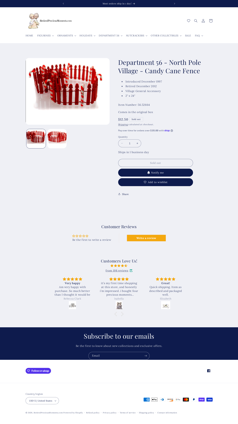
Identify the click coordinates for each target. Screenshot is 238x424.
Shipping (123, 124)
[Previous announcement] (63, 3)
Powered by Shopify (73, 412)
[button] (45, 35)
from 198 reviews (117, 270)
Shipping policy (146, 412)
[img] (119, 265)
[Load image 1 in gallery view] (36, 138)
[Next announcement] (174, 3)
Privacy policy (109, 412)
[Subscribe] (145, 356)
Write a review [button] (146, 238)
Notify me (157, 172)
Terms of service (128, 412)
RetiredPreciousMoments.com (48, 412)
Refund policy (93, 412)
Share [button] (125, 194)
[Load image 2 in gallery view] (57, 138)
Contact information (167, 412)
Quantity (123, 136)
